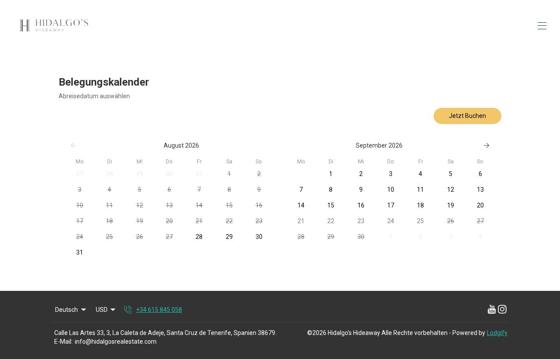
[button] (79, 173)
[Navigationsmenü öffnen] (542, 25)
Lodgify (497, 332)
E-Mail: (63, 341)
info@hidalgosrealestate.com (116, 341)
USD (102, 309)
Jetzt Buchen (467, 115)
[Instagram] (502, 309)
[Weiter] (486, 145)
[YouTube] (491, 309)
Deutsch (66, 309)
